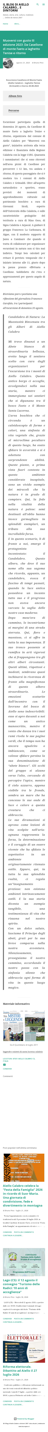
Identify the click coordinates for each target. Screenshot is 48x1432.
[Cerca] (37, 4)
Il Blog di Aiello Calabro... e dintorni (16, 7)
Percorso (13, 110)
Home (5, 24)
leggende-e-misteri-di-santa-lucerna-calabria (23, 1051)
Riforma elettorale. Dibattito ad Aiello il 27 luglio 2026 (20, 1371)
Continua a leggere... (13, 1235)
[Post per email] (4, 1065)
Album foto (15, 96)
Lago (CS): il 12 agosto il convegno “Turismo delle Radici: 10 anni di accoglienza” (21, 1286)
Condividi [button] (7, 1069)
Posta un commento (24, 1232)
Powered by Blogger (25, 1419)
